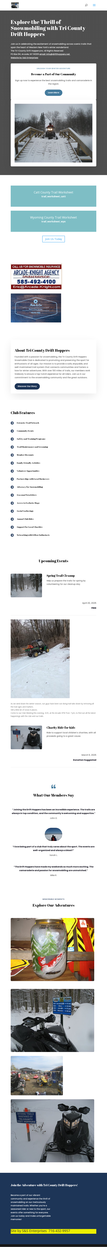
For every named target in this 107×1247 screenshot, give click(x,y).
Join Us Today (53, 239)
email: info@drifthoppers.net (54, 54)
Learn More (53, 92)
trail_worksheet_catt (53, 196)
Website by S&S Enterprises (24, 57)
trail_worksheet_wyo (53, 221)
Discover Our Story (27, 386)
